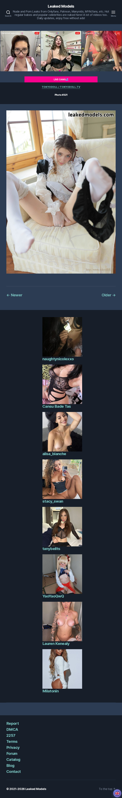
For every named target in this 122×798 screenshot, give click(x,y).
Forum (11, 753)
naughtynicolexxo (58, 359)
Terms (12, 741)
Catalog (13, 759)
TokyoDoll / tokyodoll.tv (61, 87)
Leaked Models (61, 6)
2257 (10, 735)
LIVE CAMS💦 (61, 79)
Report (12, 723)
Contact (13, 771)
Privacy (13, 747)
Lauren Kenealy (56, 643)
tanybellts (51, 548)
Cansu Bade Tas (56, 406)
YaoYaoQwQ (53, 596)
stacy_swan (52, 501)
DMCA (12, 729)
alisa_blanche (54, 454)
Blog (10, 765)
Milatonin (50, 691)
